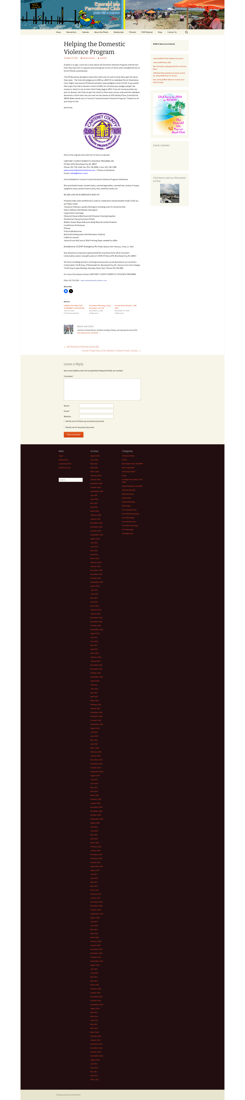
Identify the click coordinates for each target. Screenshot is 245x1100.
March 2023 (94, 606)
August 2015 (95, 965)
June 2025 (94, 499)
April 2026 (94, 467)
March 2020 (94, 748)
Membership (119, 32)
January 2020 (95, 756)
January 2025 (95, 519)
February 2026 (95, 475)
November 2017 (96, 858)
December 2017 (96, 854)
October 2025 (95, 487)
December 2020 (96, 712)
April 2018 (94, 839)
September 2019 (96, 771)
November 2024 (96, 527)
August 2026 (95, 456)
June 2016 (94, 925)
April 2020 (94, 744)
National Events (128, 494)
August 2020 (95, 728)
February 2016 (95, 941)
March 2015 (94, 985)
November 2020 (96, 716)
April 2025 (94, 507)
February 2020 (95, 752)
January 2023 (95, 614)
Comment (69, 376)
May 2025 (93, 503)
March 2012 (94, 1079)
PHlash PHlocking (128, 502)
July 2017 (93, 874)
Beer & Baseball (128, 467)
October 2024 (95, 531)
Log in (61, 456)
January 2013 (95, 1040)
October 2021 (95, 673)
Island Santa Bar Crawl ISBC (132, 486)
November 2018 (96, 811)
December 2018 (96, 807)
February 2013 (95, 1036)
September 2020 (96, 724)
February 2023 (95, 610)
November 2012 (96, 1048)
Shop (160, 32)
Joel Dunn (103, 58)
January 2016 (95, 945)
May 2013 (93, 1024)
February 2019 (95, 799)
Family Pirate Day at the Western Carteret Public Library (111, 350)
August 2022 (95, 633)
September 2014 (96, 1004)
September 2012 (96, 1056)
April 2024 (94, 554)
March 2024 (94, 558)
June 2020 (94, 736)
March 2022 (94, 653)
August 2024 (95, 539)
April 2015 (94, 981)
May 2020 (93, 740)
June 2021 (94, 689)
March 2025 (94, 511)
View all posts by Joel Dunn (88, 333)
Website (67, 416)
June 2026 (94, 460)
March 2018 (94, 842)
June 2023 (94, 594)
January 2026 (95, 479)
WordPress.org (64, 467)
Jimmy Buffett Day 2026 (162, 62)
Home (58, 32)
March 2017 (94, 890)
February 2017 (95, 894)
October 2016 (95, 910)
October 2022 (95, 625)
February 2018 (95, 846)
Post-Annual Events (129, 510)
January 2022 (95, 661)
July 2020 (93, 732)
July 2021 (93, 685)
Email (67, 411)
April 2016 (94, 933)
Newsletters (71, 32)
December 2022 (96, 617)
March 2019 (94, 795)
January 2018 (95, 850)
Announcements (88, 58)
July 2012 (93, 1064)
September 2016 (96, 914)
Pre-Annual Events (129, 521)
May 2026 (93, 464)
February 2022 (95, 657)
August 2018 (95, 823)
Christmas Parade (128, 471)
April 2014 (94, 1016)
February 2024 (95, 562)
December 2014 (96, 996)
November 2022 (96, 621)
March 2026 (94, 471)
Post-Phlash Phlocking (130, 514)
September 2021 (96, 677)
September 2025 (96, 491)
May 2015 (93, 977)
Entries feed (63, 460)
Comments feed (65, 464)
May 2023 (93, 598)
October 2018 (95, 815)
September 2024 (96, 535)
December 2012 (96, 1044)
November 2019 (96, 764)
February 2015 (95, 989)
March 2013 (94, 1032)
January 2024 (95, 566)
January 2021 (95, 708)
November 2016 (96, 906)
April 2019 (94, 791)
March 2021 (94, 700)
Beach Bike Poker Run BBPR (132, 464)
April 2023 (94, 602)
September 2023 (96, 582)
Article (124, 460)
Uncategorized (127, 533)
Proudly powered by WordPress (68, 1095)
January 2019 (95, 803)
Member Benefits (128, 490)
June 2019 (94, 783)
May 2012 (93, 1071)
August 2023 (95, 586)
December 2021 (96, 665)
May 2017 (93, 882)
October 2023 (95, 578)
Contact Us (172, 32)
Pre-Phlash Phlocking (130, 525)
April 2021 (94, 696)
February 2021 (95, 704)
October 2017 (95, 862)
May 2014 (93, 1012)
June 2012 (94, 1068)
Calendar (85, 32)
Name (67, 405)
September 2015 (96, 961)
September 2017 (96, 866)
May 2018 (93, 835)
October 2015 (95, 957)
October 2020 (95, 720)
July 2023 (93, 590)
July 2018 (93, 827)
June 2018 (94, 831)
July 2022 (93, 637)
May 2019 (93, 787)
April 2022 (94, 649)
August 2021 (95, 681)
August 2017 (95, 870)
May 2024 (93, 550)
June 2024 (94, 546)
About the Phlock (101, 32)
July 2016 (93, 921)
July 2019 (93, 779)
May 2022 (93, 645)
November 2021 (96, 669)
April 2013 (94, 1028)
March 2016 (94, 937)
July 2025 (93, 495)
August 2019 (95, 775)
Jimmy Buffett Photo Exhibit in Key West (168, 58)
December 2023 (96, 570)
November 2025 (96, 483)
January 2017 (95, 898)
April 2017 (94, 886)
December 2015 (96, 949)
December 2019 (96, 760)
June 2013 (94, 1020)
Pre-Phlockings (127, 529)
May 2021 (93, 692)
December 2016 (96, 902)
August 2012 (95, 1060)
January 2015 (95, 993)
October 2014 (95, 1000)
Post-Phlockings (128, 518)
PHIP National (146, 32)
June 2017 (94, 878)
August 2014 (95, 1008)
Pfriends (132, 32)
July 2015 (93, 969)
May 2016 (93, 929)
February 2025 (95, 515)
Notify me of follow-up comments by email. (85, 421)
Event (124, 475)
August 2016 (95, 917)
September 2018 (96, 819)
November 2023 (96, 574)
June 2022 (94, 641)
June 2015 (94, 973)
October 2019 (95, 767)
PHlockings (126, 506)
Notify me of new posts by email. (80, 427)
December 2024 (96, 523)
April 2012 (94, 1075)
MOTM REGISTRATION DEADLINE (81, 346)
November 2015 (96, 953)
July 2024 (93, 542)
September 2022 (96, 629)
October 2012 (95, 1052)
